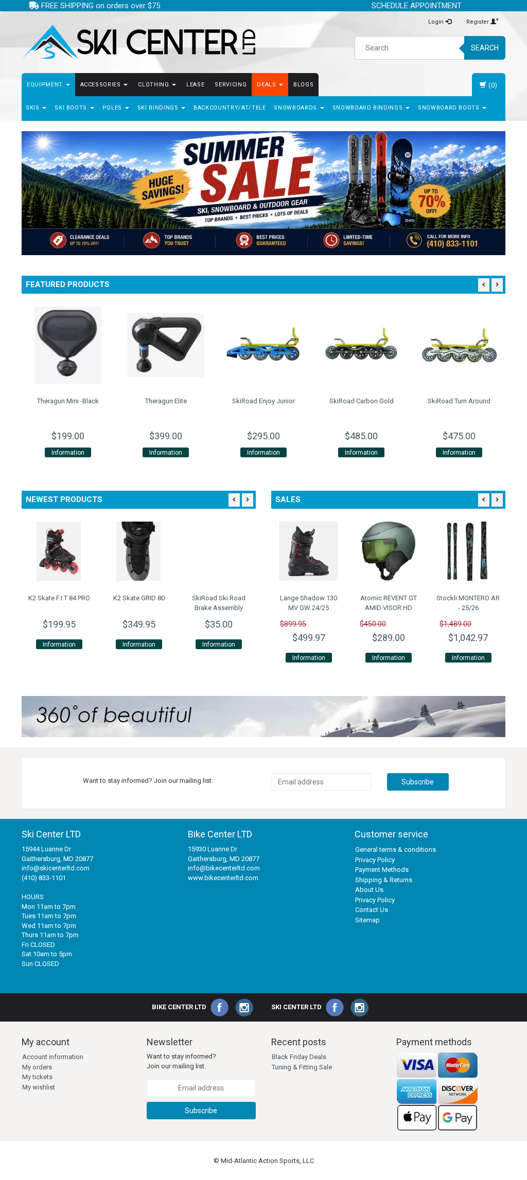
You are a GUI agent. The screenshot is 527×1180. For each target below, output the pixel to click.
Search (485, 48)
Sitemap (367, 920)
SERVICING (231, 84)
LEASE (195, 84)
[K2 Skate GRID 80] (139, 551)
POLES (113, 107)
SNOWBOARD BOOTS (449, 107)
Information (67, 452)
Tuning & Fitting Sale (302, 1067)
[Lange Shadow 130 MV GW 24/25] (308, 551)
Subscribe (417, 782)
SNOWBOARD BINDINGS (368, 107)
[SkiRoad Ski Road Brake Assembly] (218, 551)
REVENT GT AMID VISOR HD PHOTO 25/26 (388, 607)
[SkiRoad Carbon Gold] (361, 345)
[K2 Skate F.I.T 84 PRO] (59, 551)
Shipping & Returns (383, 880)
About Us (369, 889)
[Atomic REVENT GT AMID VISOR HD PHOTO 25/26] (388, 551)
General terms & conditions (395, 849)
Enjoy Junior (263, 401)
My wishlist (38, 1087)
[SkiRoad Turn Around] (459, 345)
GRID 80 (139, 598)
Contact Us (371, 910)
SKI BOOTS (72, 107)
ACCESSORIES (101, 84)
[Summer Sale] (263, 193)
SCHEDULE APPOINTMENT (417, 5)
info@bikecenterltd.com (224, 868)
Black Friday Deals (299, 1057)
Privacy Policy (375, 860)
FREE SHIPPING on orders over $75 (99, 5)
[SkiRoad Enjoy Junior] (263, 345)
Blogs (303, 84)
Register (478, 22)
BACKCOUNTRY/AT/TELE (230, 107)
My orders (37, 1067)
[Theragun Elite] (166, 345)
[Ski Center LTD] (139, 42)
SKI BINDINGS (158, 107)
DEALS (267, 84)
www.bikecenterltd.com (223, 878)
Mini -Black (68, 401)
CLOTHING (154, 84)
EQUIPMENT (46, 84)
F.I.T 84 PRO (59, 598)
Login (436, 22)
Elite (166, 401)
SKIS (33, 107)
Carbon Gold (361, 401)
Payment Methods (382, 869)
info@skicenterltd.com (56, 868)
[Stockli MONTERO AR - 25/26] (468, 551)
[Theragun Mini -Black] (68, 345)
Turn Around (459, 401)
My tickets (37, 1077)
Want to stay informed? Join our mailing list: (181, 1061)
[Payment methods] (437, 1091)
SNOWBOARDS (296, 107)
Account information (52, 1057)
